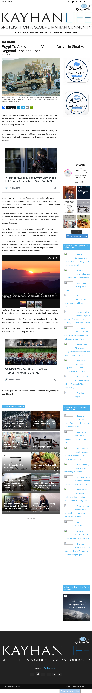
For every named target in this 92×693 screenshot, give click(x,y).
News (25, 32)
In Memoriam (58, 32)
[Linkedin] (76, 1)
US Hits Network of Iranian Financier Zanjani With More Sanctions (77, 480)
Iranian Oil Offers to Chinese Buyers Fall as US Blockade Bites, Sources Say (45, 485)
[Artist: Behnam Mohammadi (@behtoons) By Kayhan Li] (69, 206)
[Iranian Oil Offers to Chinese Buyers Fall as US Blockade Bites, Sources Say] (45, 482)
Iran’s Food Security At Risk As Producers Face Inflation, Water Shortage (16, 444)
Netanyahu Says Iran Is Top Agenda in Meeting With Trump (77, 468)
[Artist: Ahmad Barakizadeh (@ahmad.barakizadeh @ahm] (83, 206)
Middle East (10, 41)
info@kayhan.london (51, 668)
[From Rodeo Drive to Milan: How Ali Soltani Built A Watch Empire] (45, 420)
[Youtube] (88, 1)
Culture (33, 32)
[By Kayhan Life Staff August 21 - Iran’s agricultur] (69, 221)
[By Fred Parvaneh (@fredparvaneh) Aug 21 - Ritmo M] (69, 192)
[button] (87, 32)
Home (17, 32)
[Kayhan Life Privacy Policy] (75, 686)
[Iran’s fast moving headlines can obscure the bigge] (83, 192)
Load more (30, 518)
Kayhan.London (71, 32)
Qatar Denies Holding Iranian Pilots (75, 286)
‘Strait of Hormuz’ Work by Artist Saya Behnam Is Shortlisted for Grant (44, 506)
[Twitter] (84, 1)
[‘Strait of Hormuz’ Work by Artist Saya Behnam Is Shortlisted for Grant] (45, 502)
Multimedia (44, 32)
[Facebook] (69, 1)
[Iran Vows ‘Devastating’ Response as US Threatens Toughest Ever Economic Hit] (16, 502)
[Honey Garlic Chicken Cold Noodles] (45, 461)
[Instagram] (73, 1)
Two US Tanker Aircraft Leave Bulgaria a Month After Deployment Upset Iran (16, 423)
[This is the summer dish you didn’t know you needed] (83, 221)
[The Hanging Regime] (45, 441)
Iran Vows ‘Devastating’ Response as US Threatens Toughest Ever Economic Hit (15, 506)
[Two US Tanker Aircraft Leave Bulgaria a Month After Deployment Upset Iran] (16, 420)
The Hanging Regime (42, 447)
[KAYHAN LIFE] (46, 16)
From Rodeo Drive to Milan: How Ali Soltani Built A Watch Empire (45, 423)
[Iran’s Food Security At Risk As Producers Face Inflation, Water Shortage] (16, 441)
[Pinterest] (80, 1)
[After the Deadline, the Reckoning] (16, 461)
